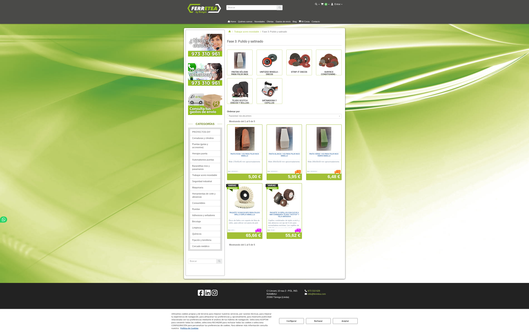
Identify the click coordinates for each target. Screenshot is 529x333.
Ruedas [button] (196, 209)
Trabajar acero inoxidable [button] (204, 175)
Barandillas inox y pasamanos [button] (201, 167)
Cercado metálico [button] (200, 246)
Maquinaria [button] (197, 187)
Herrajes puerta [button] (199, 153)
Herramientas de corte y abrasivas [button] (203, 195)
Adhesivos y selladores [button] (203, 215)
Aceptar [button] (345, 321)
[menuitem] (317, 4)
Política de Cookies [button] (189, 328)
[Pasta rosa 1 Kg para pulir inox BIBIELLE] (244, 138)
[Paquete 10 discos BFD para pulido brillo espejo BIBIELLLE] (244, 197)
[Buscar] (280, 7)
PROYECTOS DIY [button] (201, 132)
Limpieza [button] (196, 228)
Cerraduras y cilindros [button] (203, 138)
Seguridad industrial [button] (202, 181)
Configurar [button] (292, 321)
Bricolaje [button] (196, 221)
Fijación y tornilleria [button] (201, 240)
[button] (204, 8)
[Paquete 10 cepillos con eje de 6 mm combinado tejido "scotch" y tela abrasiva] (284, 197)
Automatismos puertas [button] (203, 160)
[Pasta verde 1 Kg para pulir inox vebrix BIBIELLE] (323, 138)
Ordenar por (233, 111)
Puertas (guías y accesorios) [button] (200, 146)
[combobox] (284, 116)
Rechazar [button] (318, 321)
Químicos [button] (196, 234)
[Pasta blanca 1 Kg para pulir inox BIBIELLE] (284, 138)
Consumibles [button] (198, 203)
